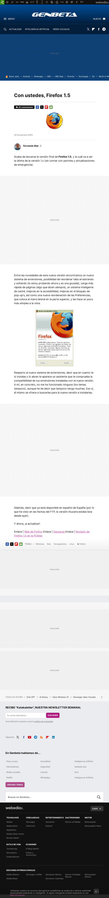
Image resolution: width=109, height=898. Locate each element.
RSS (41, 737)
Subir (95, 809)
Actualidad (45, 761)
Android (26, 76)
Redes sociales (13, 772)
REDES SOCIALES (61, 29)
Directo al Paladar (72, 822)
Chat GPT (31, 697)
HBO (49, 76)
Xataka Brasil (11, 878)
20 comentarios (25, 107)
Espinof (49, 826)
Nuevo (97, 18)
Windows (40, 544)
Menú (11, 18)
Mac (49, 544)
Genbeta (54, 14)
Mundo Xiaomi (12, 838)
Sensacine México (54, 874)
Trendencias (11, 849)
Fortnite (70, 76)
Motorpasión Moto (93, 826)
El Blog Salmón (32, 849)
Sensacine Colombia (54, 878)
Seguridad (45, 766)
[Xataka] (2, 2)
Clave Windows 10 (61, 697)
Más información (17, 895)
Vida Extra (30, 826)
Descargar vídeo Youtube (84, 697)
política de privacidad (43, 721)
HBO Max (59, 76)
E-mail (51, 107)
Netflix (9, 777)
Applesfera (11, 830)
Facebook (98, 29)
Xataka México (12, 874)
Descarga (59, 531)
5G (93, 76)
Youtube (29, 737)
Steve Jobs (14, 76)
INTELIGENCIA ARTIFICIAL (37, 29)
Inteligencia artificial (84, 761)
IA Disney (44, 697)
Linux (71, 544)
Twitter (88, 29)
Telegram (104, 29)
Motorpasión (90, 822)
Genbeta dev (81, 766)
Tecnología (83, 76)
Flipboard (93, 29)
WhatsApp (45, 777)
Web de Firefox (33, 531)
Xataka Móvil (11, 826)
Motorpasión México (90, 875)
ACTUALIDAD (15, 29)
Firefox (82, 544)
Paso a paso (12, 761)
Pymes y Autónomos (31, 854)
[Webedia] (14, 807)
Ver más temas (15, 785)
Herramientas (12, 766)
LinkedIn (53, 737)
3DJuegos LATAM (34, 874)
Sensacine (50, 822)
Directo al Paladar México (72, 875)
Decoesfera (11, 853)
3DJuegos (30, 822)
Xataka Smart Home (15, 834)
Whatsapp (38, 76)
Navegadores (60, 544)
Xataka (9, 822)
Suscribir (53, 715)
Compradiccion (12, 857)
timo (76, 772)
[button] (32, 146)
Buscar (98, 797)
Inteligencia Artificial (84, 777)
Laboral (43, 772)
